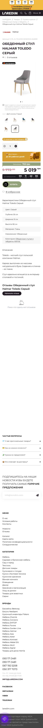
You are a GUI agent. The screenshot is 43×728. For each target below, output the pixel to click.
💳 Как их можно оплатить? (14, 448)
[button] (22, 101)
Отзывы (6, 531)
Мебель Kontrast (9, 639)
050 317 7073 (9, 669)
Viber (5, 696)
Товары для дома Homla (13, 651)
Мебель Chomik (9, 617)
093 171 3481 (9, 658)
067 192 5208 (9, 665)
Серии (5, 596)
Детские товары (9, 568)
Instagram (7, 691)
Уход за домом (9, 590)
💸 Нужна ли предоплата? (13, 455)
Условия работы (9, 521)
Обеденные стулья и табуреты (14, 22)
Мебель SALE (8, 645)
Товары (17, 19)
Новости (6, 529)
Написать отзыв (12, 293)
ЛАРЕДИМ (6, 19)
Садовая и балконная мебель (16, 560)
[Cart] (30, 13)
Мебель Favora (9, 625)
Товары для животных (12, 593)
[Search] (21, 13)
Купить (13, 184)
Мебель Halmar (9, 631)
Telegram (7, 700)
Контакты (6, 524)
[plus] (16, 146)
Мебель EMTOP (9, 623)
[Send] (37, 495)
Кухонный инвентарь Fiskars (15, 614)
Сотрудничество (10, 544)
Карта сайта (7, 539)
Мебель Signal (8, 648)
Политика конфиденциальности (17, 542)
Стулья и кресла (29, 19)
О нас (5, 518)
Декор (5, 585)
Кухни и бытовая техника (14, 574)
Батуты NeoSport (10, 611)
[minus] (4, 146)
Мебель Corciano (10, 620)
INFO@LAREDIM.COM (12, 679)
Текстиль (6, 565)
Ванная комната (10, 579)
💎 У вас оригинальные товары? (16, 441)
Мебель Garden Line (11, 628)
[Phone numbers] (26, 13)
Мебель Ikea (8, 634)
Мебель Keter (8, 637)
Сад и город (8, 562)
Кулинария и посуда (11, 571)
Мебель (5, 557)
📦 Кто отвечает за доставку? (15, 462)
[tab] (21, 441)
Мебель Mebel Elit (10, 642)
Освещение (7, 582)
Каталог (6, 536)
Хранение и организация (14, 588)
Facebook (7, 687)
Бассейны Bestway (11, 609)
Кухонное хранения (11, 577)
